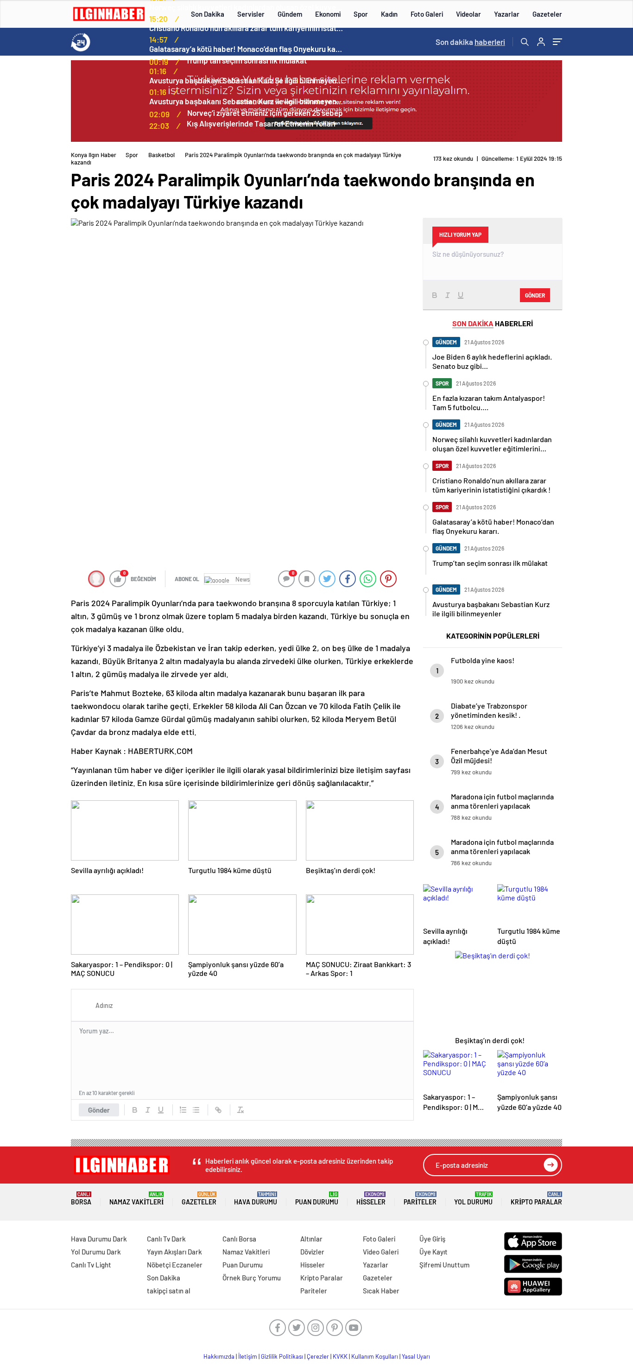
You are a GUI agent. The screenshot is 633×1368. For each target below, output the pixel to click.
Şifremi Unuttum (444, 1264)
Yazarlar (506, 14)
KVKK (340, 1356)
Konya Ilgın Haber (93, 154)
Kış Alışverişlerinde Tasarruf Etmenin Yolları (261, 123)
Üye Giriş (432, 1239)
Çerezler (318, 1356)
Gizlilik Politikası (282, 1356)
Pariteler (420, 1198)
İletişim (247, 1356)
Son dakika (470, 41)
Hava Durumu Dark (99, 1239)
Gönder (99, 1110)
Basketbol (161, 154)
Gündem (290, 14)
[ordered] (183, 1109)
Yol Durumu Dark (96, 1252)
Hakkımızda (218, 1356)
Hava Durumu (255, 1198)
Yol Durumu (473, 1198)
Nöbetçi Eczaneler (175, 1264)
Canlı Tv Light (91, 1264)
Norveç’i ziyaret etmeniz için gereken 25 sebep (265, 112)
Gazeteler (547, 14)
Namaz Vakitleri (136, 1198)
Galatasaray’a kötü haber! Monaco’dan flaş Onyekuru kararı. (246, 48)
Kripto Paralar (536, 1198)
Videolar (468, 14)
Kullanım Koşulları (374, 1356)
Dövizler (312, 1252)
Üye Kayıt (433, 1252)
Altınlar (311, 1239)
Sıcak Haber (381, 1290)
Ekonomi (328, 14)
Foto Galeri (427, 14)
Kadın (389, 14)
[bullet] (196, 1109)
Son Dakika (207, 14)
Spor (361, 14)
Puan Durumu (316, 1198)
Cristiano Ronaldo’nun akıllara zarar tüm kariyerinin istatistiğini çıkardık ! (246, 27)
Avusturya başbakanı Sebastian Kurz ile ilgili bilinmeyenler (246, 80)
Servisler (251, 14)
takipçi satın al (168, 1290)
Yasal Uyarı (416, 1356)
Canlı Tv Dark (166, 1239)
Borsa (81, 1198)
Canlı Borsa (239, 1239)
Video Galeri (381, 1252)
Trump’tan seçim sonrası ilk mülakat (246, 60)
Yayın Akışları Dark (174, 1252)
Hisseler (371, 1198)
